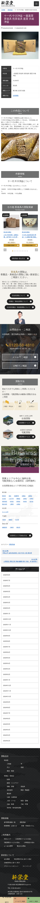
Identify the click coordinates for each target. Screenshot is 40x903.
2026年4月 (6, 597)
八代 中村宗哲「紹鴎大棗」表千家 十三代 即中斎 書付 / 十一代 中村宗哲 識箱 (11, 238)
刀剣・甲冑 (24, 804)
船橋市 (10, 519)
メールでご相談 (20, 357)
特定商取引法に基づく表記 (22, 859)
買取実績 (10, 10)
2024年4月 (6, 730)
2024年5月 (6, 724)
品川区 (31, 501)
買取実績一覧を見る (18, 258)
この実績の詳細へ (10, 245)
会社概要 (7, 859)
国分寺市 (4, 504)
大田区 (18, 504)
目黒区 (24, 496)
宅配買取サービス (24, 437)
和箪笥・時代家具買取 (14, 808)
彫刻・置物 (24, 801)
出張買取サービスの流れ (23, 839)
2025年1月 (6, 680)
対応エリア (7, 839)
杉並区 (12, 501)
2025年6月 (6, 652)
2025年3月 (6, 669)
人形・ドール (11, 801)
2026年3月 (6, 602)
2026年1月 (6, 613)
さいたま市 (5, 512)
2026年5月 (6, 591)
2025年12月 (7, 619)
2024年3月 (6, 735)
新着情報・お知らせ (10, 826)
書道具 (9, 793)
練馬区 (30, 496)
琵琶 (22, 767)
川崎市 (12, 527)
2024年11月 (7, 691)
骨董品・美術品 (9, 776)
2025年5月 (6, 658)
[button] (5, 249)
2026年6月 (6, 586)
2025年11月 (7, 624)
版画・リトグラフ (12, 783)
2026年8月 (6, 575)
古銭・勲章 (10, 804)
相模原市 (4, 527)
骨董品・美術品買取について (18, 301)
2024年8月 (6, 707)
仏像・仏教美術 (12, 797)
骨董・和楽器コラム (27, 826)
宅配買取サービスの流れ (12, 842)
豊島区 (18, 498)
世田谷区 (4, 501)
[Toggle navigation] (36, 3)
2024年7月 (6, 713)
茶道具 (23, 786)
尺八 (8, 767)
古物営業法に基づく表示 (12, 862)
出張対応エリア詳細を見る (18, 535)
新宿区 (18, 501)
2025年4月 (6, 663)
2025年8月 (6, 641)
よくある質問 (8, 846)
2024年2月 (6, 741)
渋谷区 (25, 501)
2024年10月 (7, 696)
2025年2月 (6, 674)
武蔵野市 (16, 496)
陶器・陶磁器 (25, 790)
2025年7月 (6, 647)
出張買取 (16, 95)
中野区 (31, 498)
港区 (10, 496)
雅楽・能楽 (10, 771)
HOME (3, 10)
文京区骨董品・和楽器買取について (18, 307)
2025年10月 (7, 630)
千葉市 (4, 519)
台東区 (25, 498)
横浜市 (18, 527)
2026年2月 (6, 608)
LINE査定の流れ (29, 842)
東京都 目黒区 (7, 232)
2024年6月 (6, 718)
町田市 (4, 496)
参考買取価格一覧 (9, 822)
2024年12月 (7, 685)
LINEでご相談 (20, 365)
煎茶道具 (10, 790)
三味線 (9, 764)
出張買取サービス (24, 423)
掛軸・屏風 (10, 786)
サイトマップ (27, 866)
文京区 (4, 498)
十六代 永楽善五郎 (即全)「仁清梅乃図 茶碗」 (29, 236)
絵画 (8, 779)
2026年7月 (6, 580)
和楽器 (6, 760)
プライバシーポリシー (11, 866)
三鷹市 (12, 504)
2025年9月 (6, 636)
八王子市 (11, 498)
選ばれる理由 (21, 846)
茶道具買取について (18, 295)
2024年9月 (6, 702)
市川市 (17, 519)
